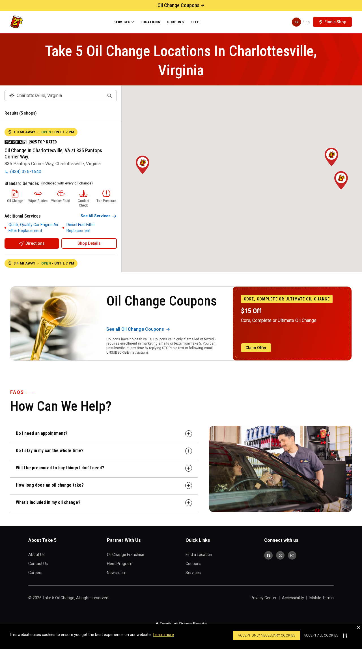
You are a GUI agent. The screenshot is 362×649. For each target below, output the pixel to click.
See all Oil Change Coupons (135, 329)
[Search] (109, 95)
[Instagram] (292, 555)
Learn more (163, 634)
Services (121, 22)
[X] (280, 555)
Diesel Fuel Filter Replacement (80, 227)
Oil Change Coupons (178, 5)
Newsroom (116, 572)
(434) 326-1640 (25, 171)
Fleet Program (119, 563)
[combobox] (61, 95)
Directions (35, 243)
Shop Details (89, 243)
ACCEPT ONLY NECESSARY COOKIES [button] (266, 635)
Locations (150, 22)
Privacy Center (264, 598)
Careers (35, 572)
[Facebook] (268, 555)
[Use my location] (11, 95)
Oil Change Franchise (125, 554)
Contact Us (38, 563)
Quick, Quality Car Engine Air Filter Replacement (33, 227)
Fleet (196, 22)
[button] (358, 627)
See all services (96, 216)
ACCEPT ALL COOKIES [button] (321, 635)
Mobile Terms (321, 598)
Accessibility (293, 598)
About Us (36, 554)
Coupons (175, 22)
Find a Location (199, 554)
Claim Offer (256, 347)
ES (307, 22)
